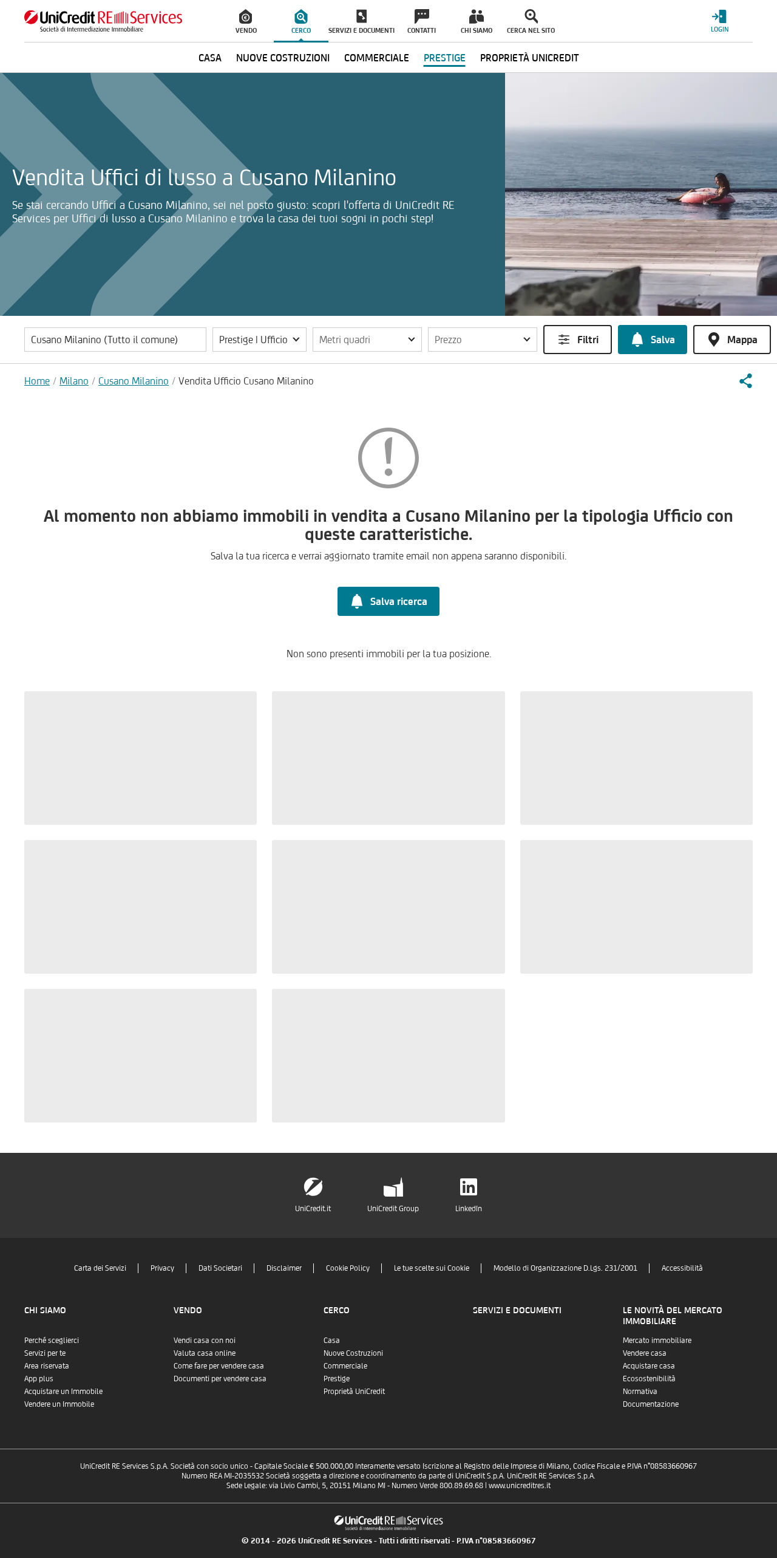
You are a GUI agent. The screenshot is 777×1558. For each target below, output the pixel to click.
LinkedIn (468, 1208)
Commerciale (345, 1365)
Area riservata (46, 1365)
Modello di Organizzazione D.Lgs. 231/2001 (565, 1268)
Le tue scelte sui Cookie (431, 1268)
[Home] (103, 21)
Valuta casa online (205, 1353)
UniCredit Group (393, 1208)
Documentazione (651, 1404)
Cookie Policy (348, 1268)
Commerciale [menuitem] (376, 58)
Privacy (162, 1268)
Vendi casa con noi (205, 1340)
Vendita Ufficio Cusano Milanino (246, 381)
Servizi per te (45, 1353)
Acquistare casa (649, 1365)
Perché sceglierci (51, 1340)
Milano (74, 381)
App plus (38, 1378)
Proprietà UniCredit (354, 1391)
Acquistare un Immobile (63, 1391)
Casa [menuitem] (210, 58)
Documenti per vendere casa (220, 1378)
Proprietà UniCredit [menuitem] (529, 58)
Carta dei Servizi (100, 1268)
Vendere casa (645, 1353)
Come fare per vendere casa (219, 1365)
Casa (332, 1340)
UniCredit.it (313, 1208)
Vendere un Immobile (59, 1404)
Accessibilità (682, 1268)
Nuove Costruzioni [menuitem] (283, 58)
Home (37, 381)
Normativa (640, 1391)
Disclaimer (284, 1268)
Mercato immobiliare (657, 1340)
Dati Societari (220, 1268)
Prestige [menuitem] (445, 58)
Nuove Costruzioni (353, 1353)
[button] (259, 339)
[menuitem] (246, 21)
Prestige (337, 1378)
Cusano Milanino (133, 381)
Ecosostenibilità (649, 1378)
